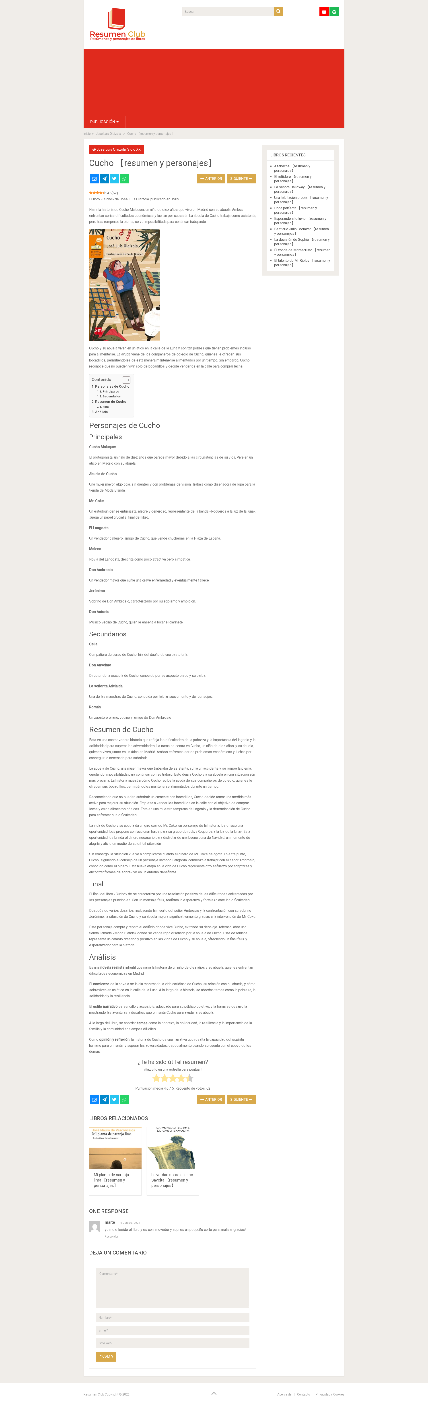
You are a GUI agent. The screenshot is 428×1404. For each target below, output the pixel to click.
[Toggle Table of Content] (124, 380)
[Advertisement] (214, 82)
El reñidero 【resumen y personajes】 (293, 178)
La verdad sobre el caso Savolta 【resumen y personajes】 (172, 1180)
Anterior (213, 179)
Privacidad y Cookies (330, 1394)
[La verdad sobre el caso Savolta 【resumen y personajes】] (173, 1148)
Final (106, 406)
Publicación (102, 121)
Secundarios (112, 396)
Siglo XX (134, 149)
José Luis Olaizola (111, 149)
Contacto (303, 1394)
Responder (111, 1236)
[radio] (156, 1079)
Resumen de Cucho (110, 402)
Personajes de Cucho (112, 386)
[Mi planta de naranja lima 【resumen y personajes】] (115, 1148)
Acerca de (284, 1394)
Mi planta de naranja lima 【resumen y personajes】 (111, 1180)
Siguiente (239, 179)
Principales (111, 391)
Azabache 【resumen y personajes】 (292, 168)
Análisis (101, 412)
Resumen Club (94, 1394)
